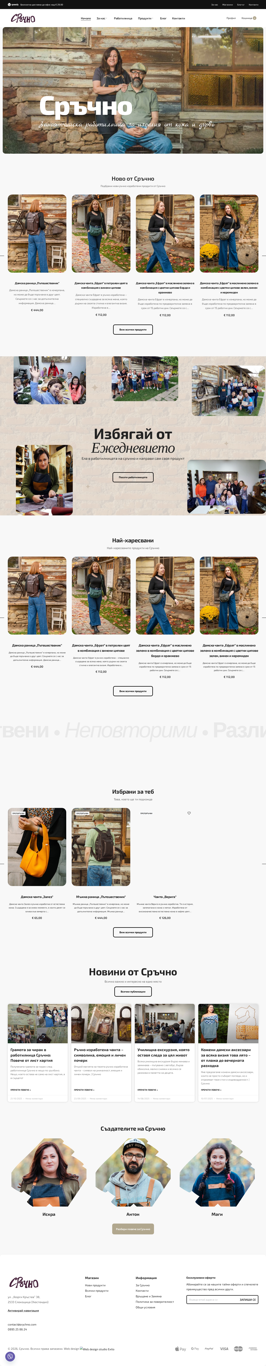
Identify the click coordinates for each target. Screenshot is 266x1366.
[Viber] (10, 1356)
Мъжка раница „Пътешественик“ (101, 897)
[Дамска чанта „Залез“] (37, 847)
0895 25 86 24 (17, 1329)
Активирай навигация (23, 1310)
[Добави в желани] (61, 199)
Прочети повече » (20, 1089)
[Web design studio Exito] (97, 1348)
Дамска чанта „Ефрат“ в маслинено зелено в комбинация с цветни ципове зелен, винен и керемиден (229, 287)
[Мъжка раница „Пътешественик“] (101, 847)
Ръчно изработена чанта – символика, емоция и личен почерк (100, 1054)
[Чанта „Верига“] (165, 847)
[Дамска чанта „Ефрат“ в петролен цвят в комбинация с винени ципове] (101, 234)
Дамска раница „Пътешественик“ (37, 283)
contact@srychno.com (22, 1324)
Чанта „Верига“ (165, 897)
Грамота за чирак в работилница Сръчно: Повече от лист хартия (31, 1054)
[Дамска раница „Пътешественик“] (37, 234)
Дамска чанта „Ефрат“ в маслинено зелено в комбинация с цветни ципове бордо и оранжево (165, 287)
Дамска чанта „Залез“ (37, 897)
